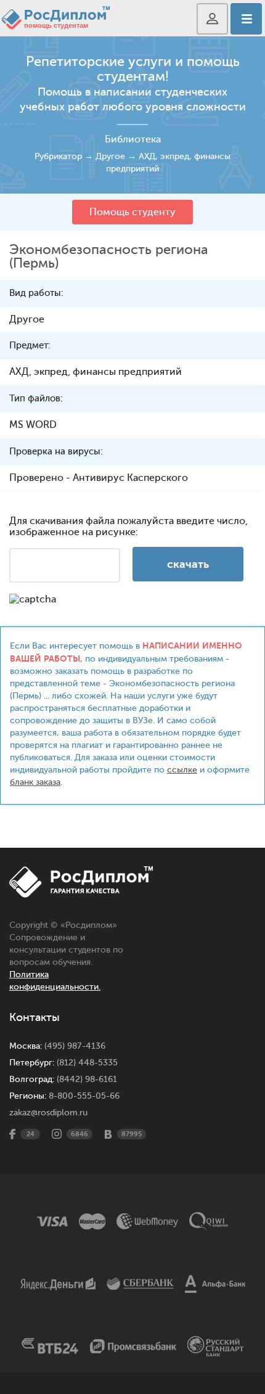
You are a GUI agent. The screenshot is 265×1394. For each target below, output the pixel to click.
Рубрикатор (58, 156)
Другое (110, 156)
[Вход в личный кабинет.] (212, 19)
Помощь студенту (132, 212)
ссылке (182, 769)
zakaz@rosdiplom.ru (48, 1112)
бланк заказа (35, 782)
